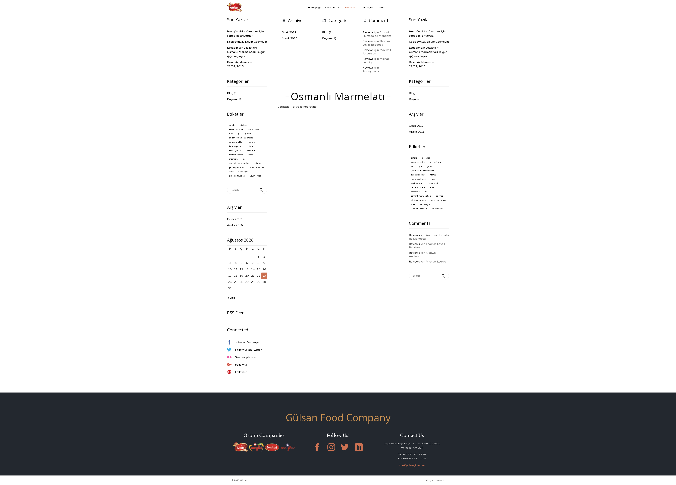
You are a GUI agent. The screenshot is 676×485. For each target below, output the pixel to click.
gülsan (248, 133)
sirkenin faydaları (237, 176)
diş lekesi (244, 125)
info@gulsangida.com (412, 465)
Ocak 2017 (289, 32)
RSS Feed (236, 313)
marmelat (233, 159)
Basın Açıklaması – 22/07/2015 (239, 64)
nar (244, 159)
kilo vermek (251, 150)
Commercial (332, 7)
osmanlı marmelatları (239, 163)
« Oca (231, 297)
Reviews (368, 32)
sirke (231, 172)
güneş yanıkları (236, 142)
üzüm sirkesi (255, 176)
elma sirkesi (253, 129)
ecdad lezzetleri (236, 129)
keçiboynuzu (235, 150)
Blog (325, 32)
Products (350, 7)
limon (250, 155)
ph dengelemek (236, 167)
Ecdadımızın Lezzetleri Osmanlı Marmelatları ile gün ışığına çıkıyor (246, 52)
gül (239, 133)
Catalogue (367, 7)
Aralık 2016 (289, 38)
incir (251, 146)
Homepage (314, 7)
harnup (251, 142)
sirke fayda (243, 172)
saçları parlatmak (256, 167)
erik (231, 133)
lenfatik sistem (236, 155)
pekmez (257, 163)
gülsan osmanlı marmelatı (241, 138)
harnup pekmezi (236, 146)
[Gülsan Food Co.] (234, 7)
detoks (232, 125)
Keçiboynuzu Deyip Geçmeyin (247, 42)
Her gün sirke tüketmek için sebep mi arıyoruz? (245, 34)
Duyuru (327, 38)
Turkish (381, 7)
